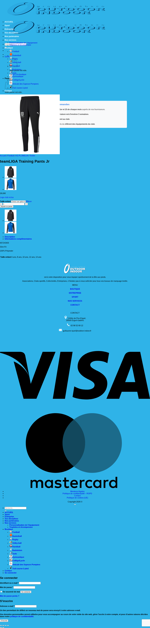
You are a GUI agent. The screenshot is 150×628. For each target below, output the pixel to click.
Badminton (16, 70)
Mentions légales (77, 491)
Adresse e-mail (7, 606)
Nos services (10, 40)
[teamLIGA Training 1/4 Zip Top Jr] (10, 189)
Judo (14, 73)
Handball (16, 547)
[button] (7, 57)
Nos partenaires (12, 36)
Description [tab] (10, 237)
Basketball (16, 55)
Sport (7, 25)
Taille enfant (5, 201)
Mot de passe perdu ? (9, 596)
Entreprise (9, 29)
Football (15, 51)
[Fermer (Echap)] (8, 625)
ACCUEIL (9, 22)
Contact (8, 91)
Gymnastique (17, 76)
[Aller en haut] (75, 504)
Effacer (29, 201)
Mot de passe (6, 587)
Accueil (3, 156)
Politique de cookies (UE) (77, 498)
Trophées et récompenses (20, 45)
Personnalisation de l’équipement (23, 43)
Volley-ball (16, 543)
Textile (32, 156)
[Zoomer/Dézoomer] (1, 625)
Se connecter (25, 592)
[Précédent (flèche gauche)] (1, 627)
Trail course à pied (20, 88)
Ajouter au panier (6, 206)
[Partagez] (6, 625)
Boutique (9, 48)
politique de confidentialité (22, 616)
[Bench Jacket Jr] (10, 177)
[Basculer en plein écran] (3, 625)
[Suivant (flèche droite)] (3, 627)
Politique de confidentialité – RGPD (77, 494)
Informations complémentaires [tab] (18, 239)
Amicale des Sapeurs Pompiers (25, 84)
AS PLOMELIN (22, 156)
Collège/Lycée (18, 80)
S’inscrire (4, 621)
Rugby (15, 540)
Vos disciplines (11, 33)
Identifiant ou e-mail (9, 583)
